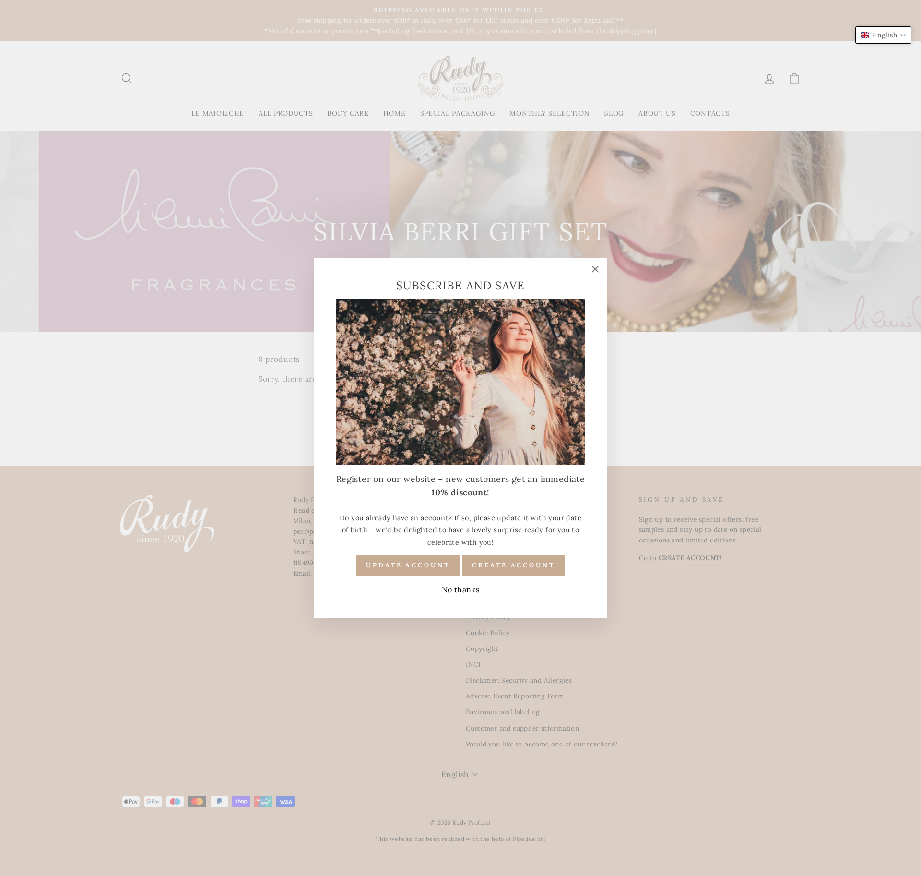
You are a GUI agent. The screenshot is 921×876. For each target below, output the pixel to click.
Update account (408, 566)
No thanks (461, 589)
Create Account (513, 566)
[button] (883, 35)
